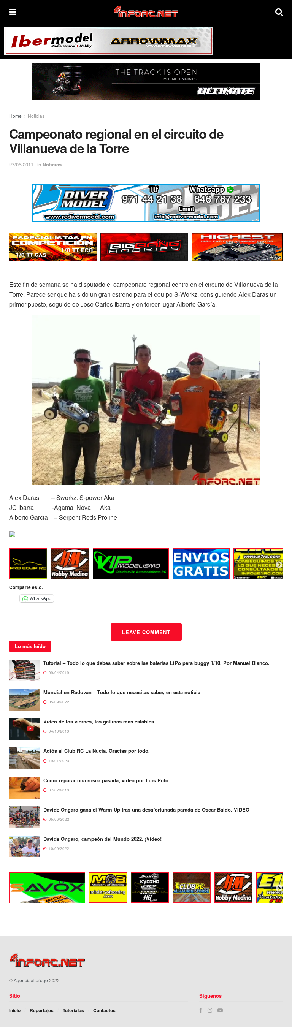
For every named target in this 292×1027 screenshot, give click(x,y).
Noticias (36, 115)
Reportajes (42, 1010)
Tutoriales (73, 1010)
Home (15, 115)
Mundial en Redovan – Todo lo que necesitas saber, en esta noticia (121, 692)
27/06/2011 (21, 164)
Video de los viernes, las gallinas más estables (98, 721)
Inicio (15, 1010)
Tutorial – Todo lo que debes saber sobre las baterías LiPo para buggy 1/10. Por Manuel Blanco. (156, 662)
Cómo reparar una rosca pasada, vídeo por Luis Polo (105, 780)
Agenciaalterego (31, 980)
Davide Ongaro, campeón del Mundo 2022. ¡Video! (102, 838)
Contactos (104, 1010)
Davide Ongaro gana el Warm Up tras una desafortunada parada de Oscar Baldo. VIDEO (146, 809)
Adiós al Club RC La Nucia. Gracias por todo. (96, 750)
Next (279, 565)
